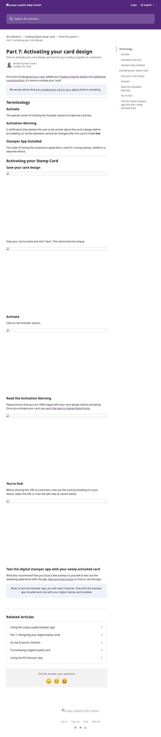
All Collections (13, 36)
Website (96, 721)
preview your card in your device (60, 89)
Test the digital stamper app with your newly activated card (133, 105)
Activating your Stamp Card (133, 70)
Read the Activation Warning (131, 88)
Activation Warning (131, 59)
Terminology (125, 48)
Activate (125, 54)
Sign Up (75, 721)
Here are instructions (60, 579)
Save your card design (132, 76)
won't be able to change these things (68, 408)
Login (134, 5)
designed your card (33, 76)
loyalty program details (74, 76)
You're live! (127, 95)
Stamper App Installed (133, 65)
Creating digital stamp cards (40, 36)
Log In (64, 721)
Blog (85, 721)
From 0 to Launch (68, 36)
